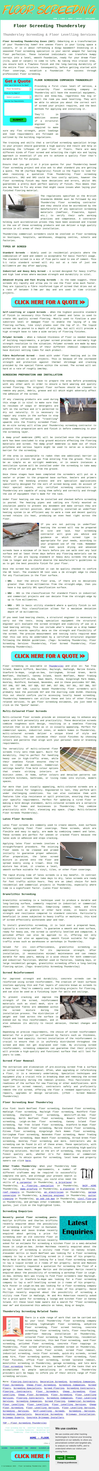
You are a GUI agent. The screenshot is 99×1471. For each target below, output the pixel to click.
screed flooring (13, 387)
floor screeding (50, 1330)
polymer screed (50, 340)
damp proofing (29, 1189)
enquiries (79, 1202)
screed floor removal (29, 1070)
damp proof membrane (52, 444)
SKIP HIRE (89, 1186)
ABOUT (70, 19)
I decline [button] (70, 1458)
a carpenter (24, 1182)
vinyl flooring (87, 1199)
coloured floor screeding (41, 1337)
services (19, 702)
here (28, 1161)
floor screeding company (71, 89)
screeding (89, 695)
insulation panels (14, 506)
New (26, 1448)
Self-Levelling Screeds (48, 1411)
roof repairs (11, 1192)
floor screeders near (69, 1276)
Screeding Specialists (28, 1388)
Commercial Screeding (81, 1401)
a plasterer (67, 1189)
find (12, 1108)
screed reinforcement (39, 982)
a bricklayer (64, 1182)
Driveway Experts (13, 1417)
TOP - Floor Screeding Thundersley (25, 1423)
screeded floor (47, 422)
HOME (55, 19)
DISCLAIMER (90, 19)
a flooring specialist (38, 1186)
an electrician (54, 1192)
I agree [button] (60, 1458)
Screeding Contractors (81, 1388)
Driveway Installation (80, 1414)
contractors (83, 487)
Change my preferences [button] (67, 1462)
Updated (33, 1448)
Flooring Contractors (24, 1382)
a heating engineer (52, 1195)
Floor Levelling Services (69, 1404)
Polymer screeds (63, 344)
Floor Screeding (13, 1385)
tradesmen (54, 1202)
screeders (40, 234)
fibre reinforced (41, 286)
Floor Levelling (13, 1404)
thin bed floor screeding (64, 1340)
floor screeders (78, 689)
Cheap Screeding (74, 1391)
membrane (51, 462)
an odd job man (45, 1199)
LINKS (62, 19)
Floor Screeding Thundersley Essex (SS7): (29, 41)
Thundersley (56, 666)
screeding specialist (36, 51)
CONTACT (79, 19)
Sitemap (4, 1448)
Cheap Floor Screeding (41, 1385)
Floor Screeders (47, 1391)
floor (21, 67)
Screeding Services (16, 1411)
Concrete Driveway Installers (45, 1417)
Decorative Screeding (53, 1382)
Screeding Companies (82, 1382)
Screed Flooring (54, 1388)
